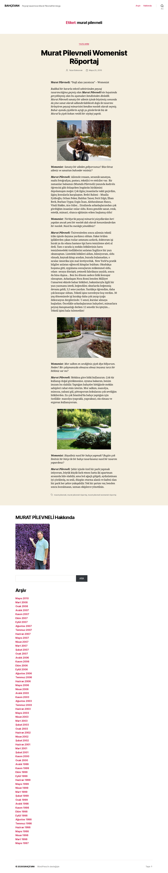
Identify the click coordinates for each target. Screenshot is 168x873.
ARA (81, 578)
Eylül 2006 (21, 669)
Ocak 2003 (21, 728)
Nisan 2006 (21, 689)
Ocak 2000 (21, 760)
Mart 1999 (21, 791)
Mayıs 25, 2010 (95, 70)
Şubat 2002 (22, 740)
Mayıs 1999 (22, 784)
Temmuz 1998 (23, 823)
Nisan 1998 (21, 835)
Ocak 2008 (21, 606)
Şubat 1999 (22, 795)
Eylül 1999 (21, 776)
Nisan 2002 (21, 736)
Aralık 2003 (22, 693)
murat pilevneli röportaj (77, 495)
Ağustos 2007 (23, 626)
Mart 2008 (21, 602)
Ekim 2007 (21, 618)
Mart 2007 (21, 645)
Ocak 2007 (21, 653)
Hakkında (147, 5)
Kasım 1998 (22, 807)
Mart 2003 (21, 720)
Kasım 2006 (22, 661)
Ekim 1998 (21, 811)
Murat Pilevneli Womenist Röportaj (84, 57)
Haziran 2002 (23, 732)
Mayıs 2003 (22, 713)
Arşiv (138, 5)
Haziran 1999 (23, 780)
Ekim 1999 (21, 772)
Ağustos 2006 (23, 673)
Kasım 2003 (22, 697)
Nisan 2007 (21, 641)
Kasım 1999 (22, 768)
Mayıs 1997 (22, 843)
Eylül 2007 (21, 622)
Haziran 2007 (23, 634)
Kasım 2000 (22, 756)
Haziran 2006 (23, 681)
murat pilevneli (60, 495)
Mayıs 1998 (22, 831)
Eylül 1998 (21, 815)
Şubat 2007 (22, 649)
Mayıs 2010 (22, 598)
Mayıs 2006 (22, 685)
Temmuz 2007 (23, 630)
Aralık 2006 (22, 657)
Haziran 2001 (22, 744)
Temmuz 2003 (23, 705)
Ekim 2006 (21, 665)
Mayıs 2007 (22, 637)
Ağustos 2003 (23, 701)
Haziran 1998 (23, 827)
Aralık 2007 (22, 610)
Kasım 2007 (22, 614)
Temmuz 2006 (23, 677)
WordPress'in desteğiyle (48, 866)
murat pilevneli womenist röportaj (102, 495)
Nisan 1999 (21, 787)
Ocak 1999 (21, 799)
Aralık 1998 (22, 803)
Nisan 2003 (21, 716)
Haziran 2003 (23, 709)
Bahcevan (78, 70)
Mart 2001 (21, 748)
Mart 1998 (21, 839)
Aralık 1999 (22, 764)
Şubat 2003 (22, 724)
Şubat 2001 (21, 752)
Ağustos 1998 (23, 819)
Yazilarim (84, 44)
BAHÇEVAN (12, 5)
